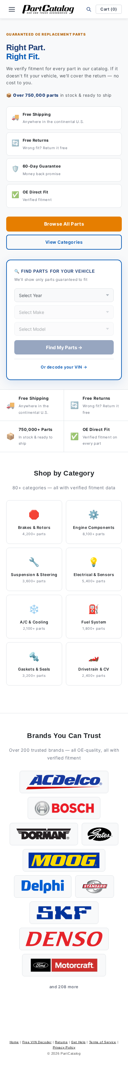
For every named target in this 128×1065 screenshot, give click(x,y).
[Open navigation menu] (11, 9)
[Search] (89, 9)
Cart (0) (108, 9)
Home (14, 1042)
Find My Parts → (64, 347)
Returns (61, 1042)
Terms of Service (102, 1042)
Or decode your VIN (64, 366)
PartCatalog (71, 1053)
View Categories (64, 242)
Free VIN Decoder (37, 1042)
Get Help (78, 1042)
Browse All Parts (64, 224)
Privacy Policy (64, 1047)
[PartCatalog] (48, 9)
